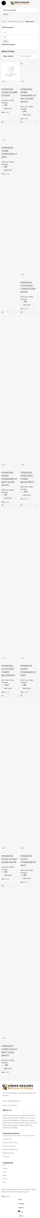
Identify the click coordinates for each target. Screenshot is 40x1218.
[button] (8, 688)
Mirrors (5, 1179)
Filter (5, 41)
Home (4, 21)
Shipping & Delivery (9, 1153)
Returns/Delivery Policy (10, 1142)
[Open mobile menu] (4, 3)
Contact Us (6, 1156)
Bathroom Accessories (16, 21)
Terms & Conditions (9, 1146)
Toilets (5, 1172)
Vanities (5, 1168)
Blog (4, 1182)
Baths (4, 1165)
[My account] (37, 3)
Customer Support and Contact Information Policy (19, 1135)
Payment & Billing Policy (10, 1149)
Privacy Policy (7, 1139)
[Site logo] (20, 3)
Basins (5, 1175)
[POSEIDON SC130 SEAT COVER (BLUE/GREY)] (10, 580)
